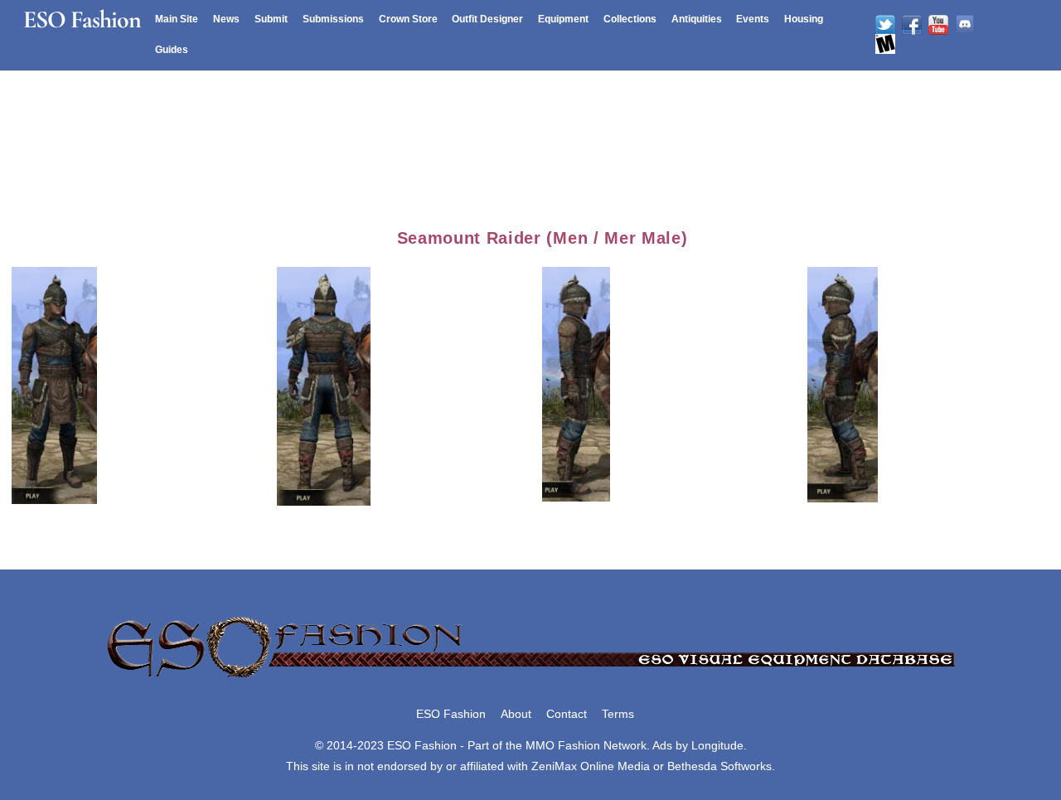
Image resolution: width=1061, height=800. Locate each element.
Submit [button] (271, 19)
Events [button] (752, 19)
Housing (803, 19)
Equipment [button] (563, 19)
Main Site (176, 19)
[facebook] (912, 25)
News (226, 19)
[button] (144, 383)
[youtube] (938, 25)
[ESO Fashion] (530, 679)
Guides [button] (171, 50)
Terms (618, 713)
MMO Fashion (563, 745)
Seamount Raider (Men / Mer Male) (542, 238)
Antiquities (696, 19)
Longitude (717, 745)
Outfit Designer (487, 19)
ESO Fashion (451, 713)
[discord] (965, 25)
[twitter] (885, 25)
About (516, 713)
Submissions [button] (333, 19)
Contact (566, 713)
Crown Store (408, 19)
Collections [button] (629, 19)
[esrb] (885, 44)
